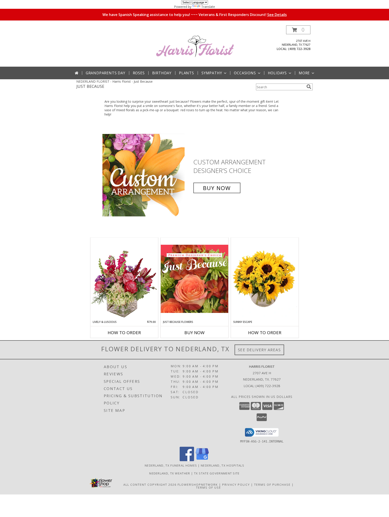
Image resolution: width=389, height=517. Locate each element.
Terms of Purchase (272, 485)
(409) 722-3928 (299, 49)
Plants (186, 72)
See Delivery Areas (259, 349)
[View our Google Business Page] (202, 460)
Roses (139, 72)
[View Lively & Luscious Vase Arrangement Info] (124, 279)
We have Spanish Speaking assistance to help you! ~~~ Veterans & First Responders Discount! (194, 14)
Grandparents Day (105, 72)
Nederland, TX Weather (169, 473)
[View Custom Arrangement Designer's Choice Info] (146, 175)
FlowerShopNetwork (198, 485)
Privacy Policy (236, 485)
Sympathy (211, 72)
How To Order (124, 333)
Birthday (162, 72)
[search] (308, 86)
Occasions (245, 72)
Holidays (277, 72)
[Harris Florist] (195, 46)
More (304, 72)
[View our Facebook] (187, 460)
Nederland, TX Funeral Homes (171, 465)
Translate (208, 7)
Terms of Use (208, 487)
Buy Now (217, 188)
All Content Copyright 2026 (149, 485)
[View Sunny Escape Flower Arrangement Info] (265, 279)
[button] (298, 29)
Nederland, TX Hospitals (222, 465)
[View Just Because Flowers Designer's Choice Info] (194, 279)
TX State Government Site (217, 473)
